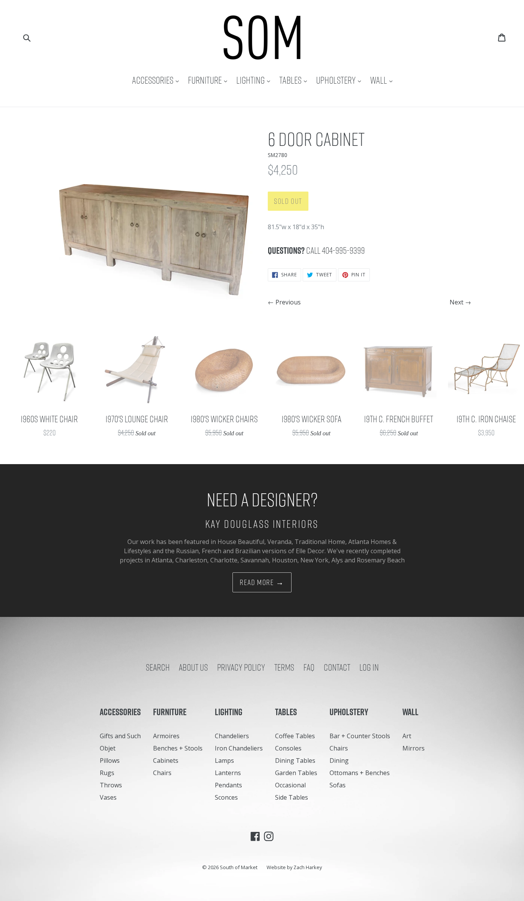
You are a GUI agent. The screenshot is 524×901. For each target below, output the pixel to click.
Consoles (288, 748)
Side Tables (291, 797)
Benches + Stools (178, 748)
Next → (460, 302)
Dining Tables (295, 760)
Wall (383, 80)
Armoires (166, 736)
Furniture (209, 80)
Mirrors (413, 748)
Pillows (110, 760)
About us (193, 667)
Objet (107, 748)
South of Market (238, 867)
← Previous (284, 302)
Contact (337, 667)
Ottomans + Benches (360, 773)
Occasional (290, 785)
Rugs (107, 773)
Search (158, 667)
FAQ (309, 667)
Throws (111, 785)
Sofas (338, 785)
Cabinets (165, 760)
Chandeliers (232, 736)
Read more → (262, 582)
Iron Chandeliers (239, 748)
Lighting (255, 80)
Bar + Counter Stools (360, 736)
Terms (284, 667)
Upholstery (340, 80)
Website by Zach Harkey (294, 867)
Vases (108, 797)
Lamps (224, 760)
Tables (295, 80)
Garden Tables (296, 773)
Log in (369, 667)
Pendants (228, 785)
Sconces (226, 797)
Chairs (162, 773)
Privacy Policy (241, 667)
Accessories (157, 80)
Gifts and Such (120, 736)
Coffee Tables (295, 736)
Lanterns (228, 773)
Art (406, 736)
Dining (339, 760)
